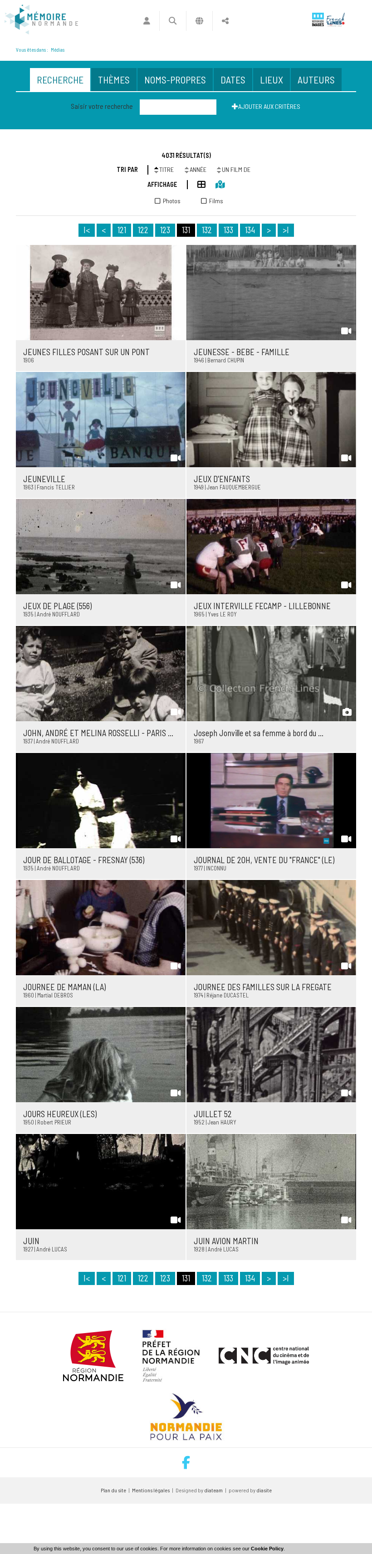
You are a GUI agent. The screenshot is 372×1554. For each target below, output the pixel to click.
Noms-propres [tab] (175, 79)
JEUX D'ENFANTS (222, 479)
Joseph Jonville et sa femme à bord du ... (258, 733)
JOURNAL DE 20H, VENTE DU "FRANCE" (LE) (264, 860)
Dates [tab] (232, 79)
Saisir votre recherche (102, 106)
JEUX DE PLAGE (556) (57, 606)
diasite (264, 1490)
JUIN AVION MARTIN (226, 1241)
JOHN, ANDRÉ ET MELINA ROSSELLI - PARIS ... (98, 733)
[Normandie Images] (318, 19)
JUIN (31, 1241)
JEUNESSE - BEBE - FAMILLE (241, 352)
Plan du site (113, 1490)
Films (216, 201)
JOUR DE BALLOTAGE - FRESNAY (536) (83, 860)
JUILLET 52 (213, 1114)
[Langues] (199, 21)
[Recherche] (173, 21)
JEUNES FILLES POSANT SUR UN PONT (86, 352)
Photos (172, 201)
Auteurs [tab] (316, 79)
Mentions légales (151, 1490)
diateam (213, 1490)
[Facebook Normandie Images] (186, 1462)
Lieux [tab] (271, 79)
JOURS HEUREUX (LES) (60, 1114)
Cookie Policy (267, 1548)
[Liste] (197, 184)
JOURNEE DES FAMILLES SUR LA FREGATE (263, 987)
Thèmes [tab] (114, 79)
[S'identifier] (146, 21)
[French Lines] (335, 19)
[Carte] (215, 184)
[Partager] (225, 21)
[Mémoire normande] (41, 19)
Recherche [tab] (60, 79)
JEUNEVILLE (44, 479)
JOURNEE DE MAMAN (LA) (64, 987)
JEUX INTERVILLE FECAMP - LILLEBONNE (262, 606)
